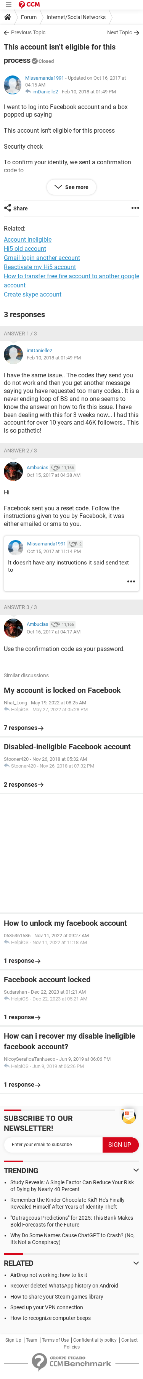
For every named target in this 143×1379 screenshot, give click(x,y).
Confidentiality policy (95, 1340)
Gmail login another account (42, 257)
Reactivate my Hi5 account (40, 267)
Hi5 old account (25, 248)
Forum (29, 17)
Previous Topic (28, 32)
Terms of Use (55, 1340)
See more (76, 187)
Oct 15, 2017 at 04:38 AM (53, 475)
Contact (129, 1340)
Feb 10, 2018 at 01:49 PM (89, 92)
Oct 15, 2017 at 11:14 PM (54, 551)
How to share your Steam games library (56, 1297)
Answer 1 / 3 (20, 333)
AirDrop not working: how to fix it (48, 1275)
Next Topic (119, 32)
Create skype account (32, 294)
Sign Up (13, 1340)
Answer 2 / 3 (20, 450)
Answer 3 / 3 (20, 607)
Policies (72, 1347)
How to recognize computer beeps (50, 1318)
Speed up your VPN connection (46, 1307)
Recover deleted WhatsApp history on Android (64, 1286)
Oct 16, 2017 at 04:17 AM (53, 632)
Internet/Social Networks (76, 17)
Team (31, 1340)
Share (20, 208)
